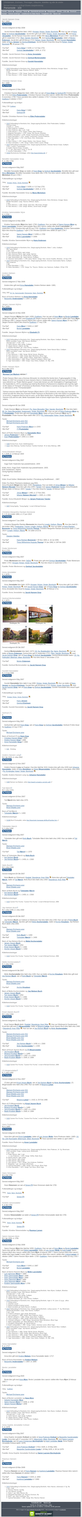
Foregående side (47, 14)
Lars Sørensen (12, 1274)
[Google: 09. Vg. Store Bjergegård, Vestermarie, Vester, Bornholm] (46, 411)
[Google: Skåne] (32, 561)
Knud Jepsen (11, 947)
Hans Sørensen (12, 1279)
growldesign (63, 1509)
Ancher (62, 922)
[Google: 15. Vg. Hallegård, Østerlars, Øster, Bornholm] (31, 657)
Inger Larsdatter (54, 1441)
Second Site (38, 1509)
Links (65, 11)
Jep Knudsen (11, 1052)
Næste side (57, 14)
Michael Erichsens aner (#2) (17, 423)
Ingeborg (47, 1471)
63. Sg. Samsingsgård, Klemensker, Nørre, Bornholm (26, 293)
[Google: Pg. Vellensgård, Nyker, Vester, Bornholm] (73, 415)
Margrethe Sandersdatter (29, 1449)
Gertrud (17, 34)
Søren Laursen (49, 1453)
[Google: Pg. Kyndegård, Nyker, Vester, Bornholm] (34, 771)
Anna (34, 54)
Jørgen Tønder (55, 487)
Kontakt (4, 14)
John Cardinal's (30, 1509)
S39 (8, 782)
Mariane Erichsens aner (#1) (17, 1034)
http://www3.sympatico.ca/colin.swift (39, 782)
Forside (4, 11)
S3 (8, 749)
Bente (72, 316)
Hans (14, 42)
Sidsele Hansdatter (13, 1400)
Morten (15, 653)
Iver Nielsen (11, 857)
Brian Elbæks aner (13, 808)
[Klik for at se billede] (26, 605)
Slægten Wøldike (13, 536)
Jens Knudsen (12, 1055)
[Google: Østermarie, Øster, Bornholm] (57, 1439)
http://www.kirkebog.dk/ (38, 153)
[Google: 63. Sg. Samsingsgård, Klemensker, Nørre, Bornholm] (44, 293)
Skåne (28, 561)
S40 (8, 444)
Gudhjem (5, 99)
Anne (25, 1137)
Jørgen (11, 435)
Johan (60, 485)
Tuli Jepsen (11, 945)
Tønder (39, 487)
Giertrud (29, 42)
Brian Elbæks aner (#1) (15, 1038)
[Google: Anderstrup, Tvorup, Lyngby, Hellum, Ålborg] (49, 526)
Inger (11, 437)
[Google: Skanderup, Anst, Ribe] (67, 880)
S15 (8, 902)
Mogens (43, 1026)
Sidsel (42, 769)
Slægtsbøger (52, 11)
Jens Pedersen (47, 1437)
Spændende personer (37, 11)
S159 (8, 820)
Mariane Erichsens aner (15, 806)
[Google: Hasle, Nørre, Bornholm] (23, 1193)
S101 (8, 153)
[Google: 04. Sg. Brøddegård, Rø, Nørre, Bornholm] (68, 651)
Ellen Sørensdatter (13, 1276)
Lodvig (70, 1254)
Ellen (19, 95)
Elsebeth (30, 318)
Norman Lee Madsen (11, 374)
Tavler (25, 11)
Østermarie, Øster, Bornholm (45, 1439)
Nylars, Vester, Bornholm (56, 34)
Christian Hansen (13, 738)
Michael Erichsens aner (15, 732)
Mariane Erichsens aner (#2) (17, 1036)
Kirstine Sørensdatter (14, 1283)
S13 (8, 68)
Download (73, 11)
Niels (27, 838)
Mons (51, 36)
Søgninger (19, 11)
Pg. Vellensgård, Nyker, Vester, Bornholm (56, 415)
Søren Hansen (66, 224)
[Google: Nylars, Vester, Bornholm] (67, 34)
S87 (8, 506)
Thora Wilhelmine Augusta (26, 528)
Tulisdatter (11, 813)
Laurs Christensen (30, 1441)
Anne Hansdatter (12, 742)
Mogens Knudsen (13, 1054)
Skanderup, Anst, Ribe (57, 880)
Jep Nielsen (11, 859)
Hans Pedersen (68, 411)
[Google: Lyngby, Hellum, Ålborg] (63, 524)
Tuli (21, 852)
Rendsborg (37, 485)
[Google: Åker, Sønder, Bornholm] (40, 38)
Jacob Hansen (35, 587)
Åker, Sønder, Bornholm (30, 38)
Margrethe (13, 299)
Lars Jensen (46, 1137)
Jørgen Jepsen (12, 943)
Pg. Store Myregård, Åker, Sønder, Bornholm (46, 409)
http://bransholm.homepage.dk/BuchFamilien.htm (42, 820)
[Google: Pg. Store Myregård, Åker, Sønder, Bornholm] (64, 409)
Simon (29, 1185)
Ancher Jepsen (12, 949)
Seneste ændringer (14, 14)
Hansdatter (36, 413)
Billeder (59, 11)
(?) (8, 413)
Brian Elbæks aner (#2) (15, 1040)
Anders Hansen (12, 740)
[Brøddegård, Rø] (15, 621)
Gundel (68, 40)
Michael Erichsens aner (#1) (17, 421)
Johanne (37, 775)
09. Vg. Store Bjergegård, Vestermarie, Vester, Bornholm (23, 411)
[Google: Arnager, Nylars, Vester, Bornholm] (59, 32)
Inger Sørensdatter (13, 1278)
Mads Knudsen (12, 1057)
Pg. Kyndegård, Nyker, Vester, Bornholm (18, 771)
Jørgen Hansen (12, 1404)
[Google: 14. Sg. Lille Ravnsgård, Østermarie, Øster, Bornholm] (40, 1139)
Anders (25, 1356)
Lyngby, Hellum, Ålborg (53, 524)
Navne (10, 11)
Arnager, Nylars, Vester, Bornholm (45, 32)
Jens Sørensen (12, 1281)
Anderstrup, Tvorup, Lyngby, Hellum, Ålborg (31, 526)
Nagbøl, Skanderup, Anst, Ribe (37, 877)
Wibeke (26, 495)
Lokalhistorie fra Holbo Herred (31, 14)
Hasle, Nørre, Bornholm (14, 1193)
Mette (9, 226)
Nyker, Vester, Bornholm (14, 1223)
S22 (8, 446)
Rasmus (35, 1230)
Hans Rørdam (26, 540)
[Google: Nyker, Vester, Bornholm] (23, 1223)
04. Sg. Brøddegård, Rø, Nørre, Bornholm (51, 651)
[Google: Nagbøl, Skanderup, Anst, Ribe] (50, 877)
